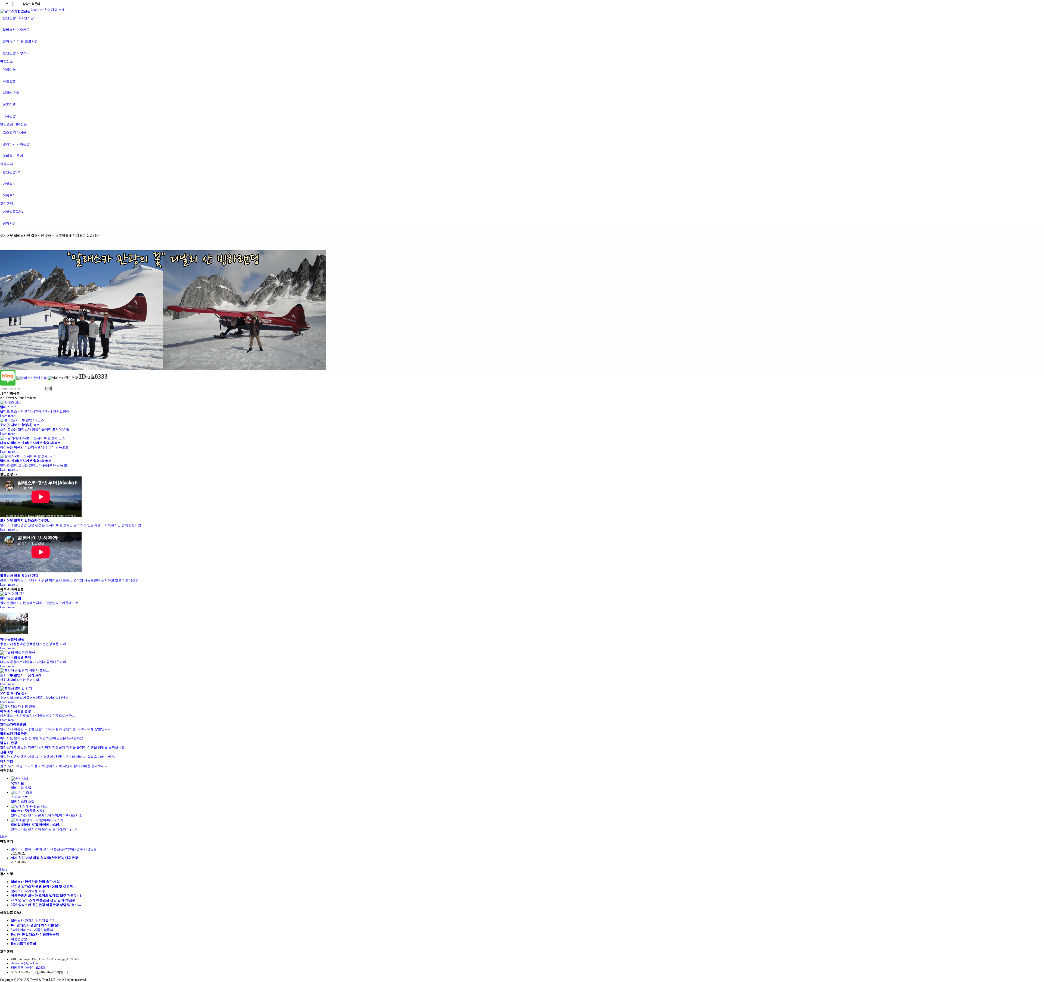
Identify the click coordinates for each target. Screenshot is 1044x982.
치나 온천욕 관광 (12, 639)
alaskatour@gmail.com (25, 963)
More (3, 837)
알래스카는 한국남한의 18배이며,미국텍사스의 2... (47, 815)
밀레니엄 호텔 (23, 788)
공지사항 (9, 223)
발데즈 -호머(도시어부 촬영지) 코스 (25, 461)
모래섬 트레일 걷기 (14, 693)
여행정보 (9, 184)
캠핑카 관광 (11, 93)
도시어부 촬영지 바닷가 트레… (22, 675)
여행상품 (6, 61)
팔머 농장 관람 (10, 598)
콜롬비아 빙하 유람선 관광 (19, 576)
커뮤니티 (6, 164)
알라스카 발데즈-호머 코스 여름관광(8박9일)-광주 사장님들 (54, 849)
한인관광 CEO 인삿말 (18, 18)
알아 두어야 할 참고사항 (20, 41)
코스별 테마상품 (14, 132)
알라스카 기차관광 (16, 144)
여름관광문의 (20, 939)
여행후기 (9, 195)
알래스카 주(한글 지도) (27, 811)
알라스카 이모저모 (16, 30)
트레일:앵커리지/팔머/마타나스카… (37, 825)
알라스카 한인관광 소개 (47, 10)
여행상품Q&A (13, 212)
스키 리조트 (19, 797)
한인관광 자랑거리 (16, 53)
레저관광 (9, 116)
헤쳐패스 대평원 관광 (15, 711)
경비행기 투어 (13, 156)
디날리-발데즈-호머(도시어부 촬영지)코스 (30, 443)
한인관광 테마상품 (13, 124)
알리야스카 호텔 (24, 801)
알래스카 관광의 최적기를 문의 (33, 920)
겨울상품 (9, 81)
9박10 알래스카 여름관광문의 (32, 930)
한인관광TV (11, 172)
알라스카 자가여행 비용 (28, 891)
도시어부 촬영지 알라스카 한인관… (25, 520)
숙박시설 (17, 783)
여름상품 (9, 69)
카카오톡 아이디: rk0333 (28, 967)
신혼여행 (9, 104)
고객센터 (6, 203)
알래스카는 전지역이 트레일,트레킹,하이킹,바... (45, 829)
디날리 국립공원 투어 (15, 657)
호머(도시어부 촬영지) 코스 (20, 425)
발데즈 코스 (8, 407)
